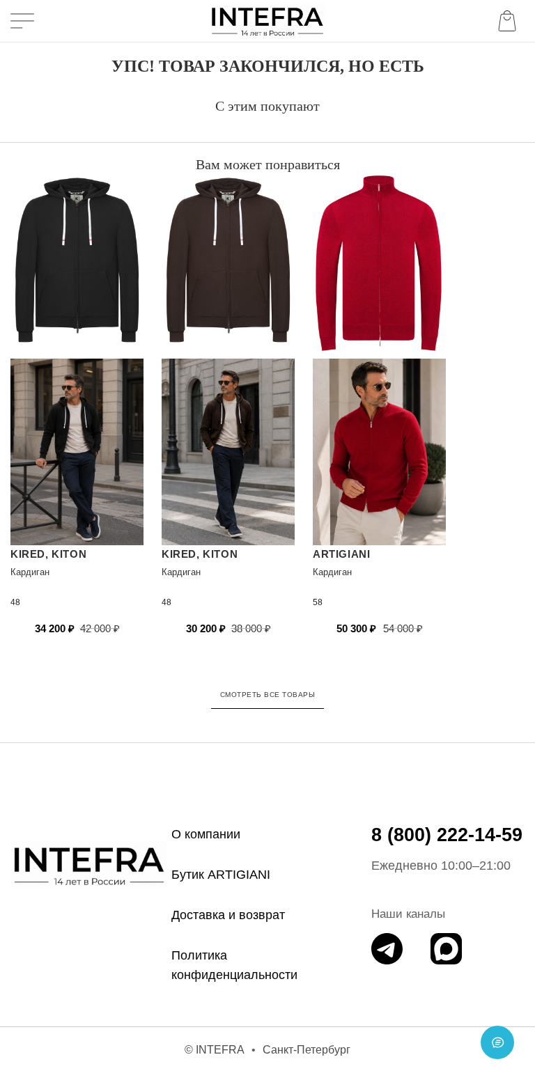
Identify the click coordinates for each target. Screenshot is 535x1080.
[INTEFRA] (89, 865)
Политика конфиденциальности (234, 965)
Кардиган (29, 572)
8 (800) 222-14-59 (446, 834)
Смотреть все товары (268, 694)
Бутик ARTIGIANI (220, 875)
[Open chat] (497, 1042)
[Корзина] (510, 21)
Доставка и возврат (228, 915)
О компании (205, 834)
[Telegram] (387, 948)
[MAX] (446, 948)
